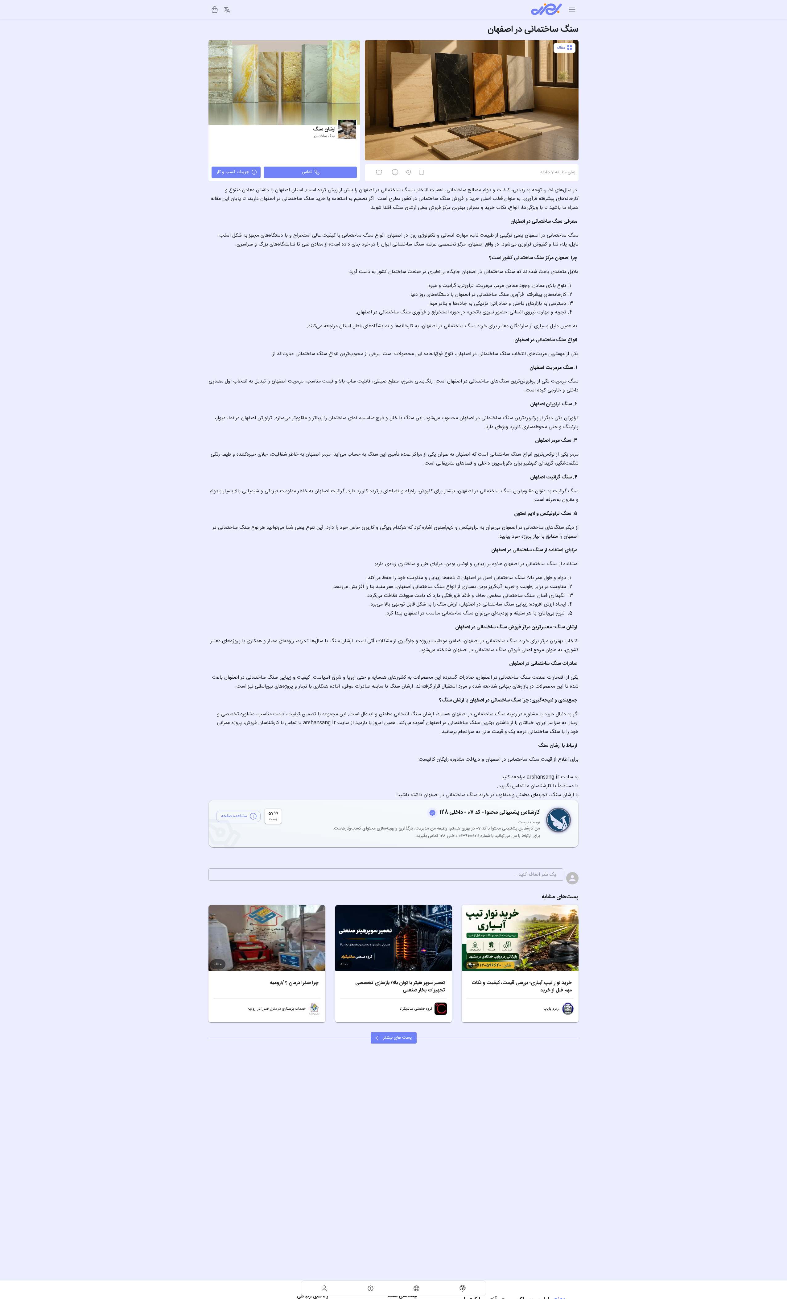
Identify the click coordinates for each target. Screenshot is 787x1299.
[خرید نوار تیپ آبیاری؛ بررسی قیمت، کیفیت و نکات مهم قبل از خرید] (520, 938)
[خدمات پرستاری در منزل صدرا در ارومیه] (314, 1009)
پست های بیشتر (397, 1037)
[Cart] (214, 9)
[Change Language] (227, 9)
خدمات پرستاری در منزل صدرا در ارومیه (277, 1008)
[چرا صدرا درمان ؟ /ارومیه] (266, 938)
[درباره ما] (371, 1288)
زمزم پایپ (551, 1008)
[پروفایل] (324, 1288)
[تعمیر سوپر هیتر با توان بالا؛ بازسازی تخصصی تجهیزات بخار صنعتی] (393, 938)
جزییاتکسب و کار (232, 172)
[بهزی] (546, 9)
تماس (307, 172)
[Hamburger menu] (572, 9)
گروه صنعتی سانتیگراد (416, 1008)
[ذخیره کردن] (421, 172)
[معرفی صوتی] (463, 1288)
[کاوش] (417, 1288)
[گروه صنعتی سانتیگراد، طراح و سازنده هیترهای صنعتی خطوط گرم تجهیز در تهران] (441, 1009)
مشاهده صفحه (234, 816)
